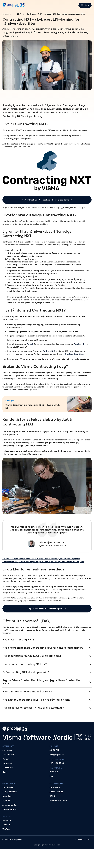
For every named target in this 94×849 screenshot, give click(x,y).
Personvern (54, 787)
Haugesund (7, 763)
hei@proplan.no (56, 754)
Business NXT (49, 351)
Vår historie (7, 787)
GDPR (52, 796)
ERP (19, 14)
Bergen (5, 759)
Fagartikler (7, 796)
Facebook (6, 820)
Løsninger (6, 14)
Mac (51, 776)
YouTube (6, 829)
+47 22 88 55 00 (56, 763)
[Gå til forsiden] (13, 5)
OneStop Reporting (74, 354)
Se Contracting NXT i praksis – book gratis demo (45, 200)
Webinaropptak (9, 809)
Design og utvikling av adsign (47, 845)
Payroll (30, 344)
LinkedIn (6, 825)
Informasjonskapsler (58, 800)
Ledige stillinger (9, 792)
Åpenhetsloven (56, 792)
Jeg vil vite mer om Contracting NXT (45, 608)
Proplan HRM (80, 344)
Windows (53, 772)
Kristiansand (8, 754)
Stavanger (7, 750)
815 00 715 (54, 750)
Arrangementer (9, 805)
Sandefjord (7, 767)
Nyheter (6, 800)
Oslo (4, 772)
